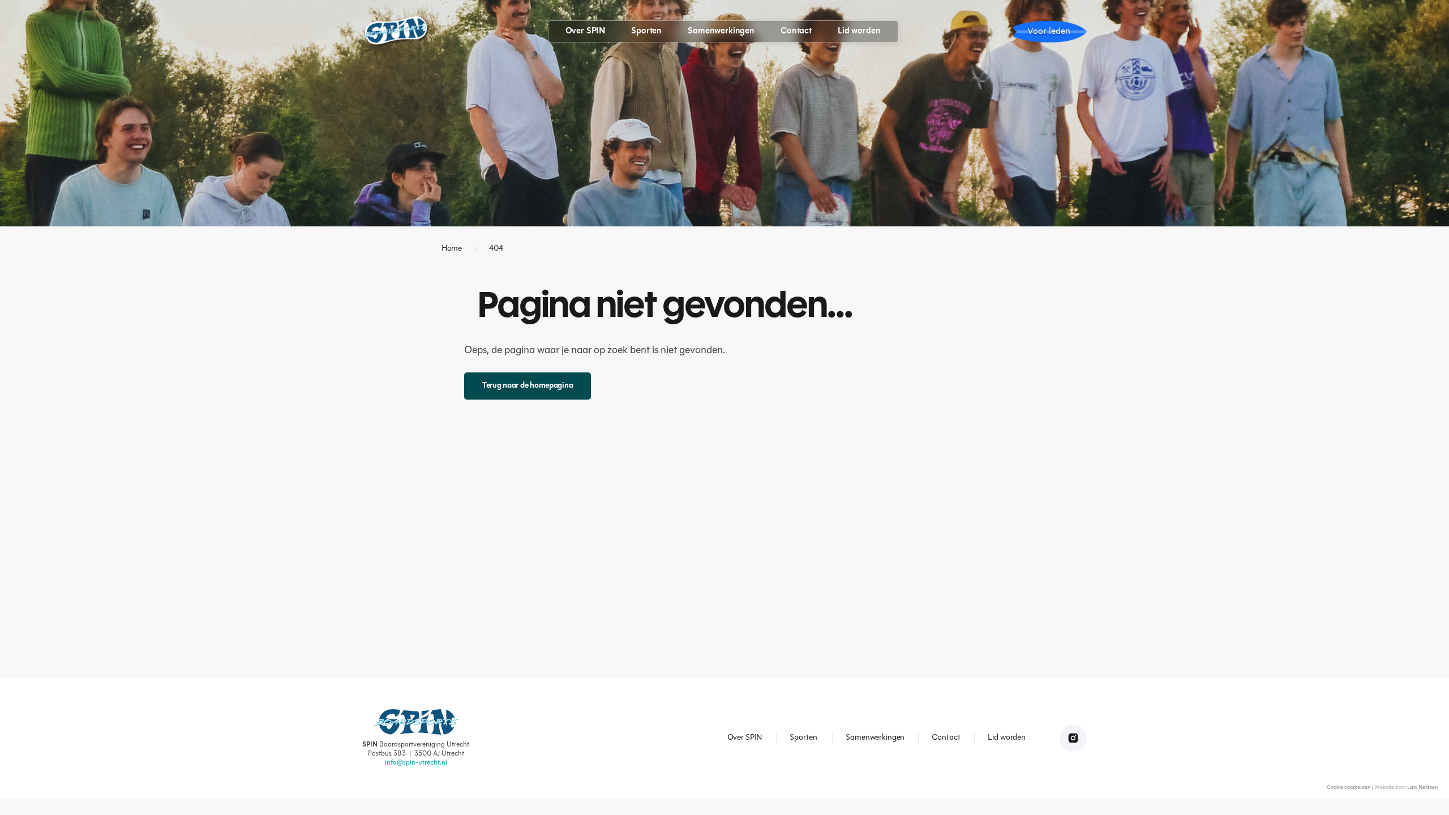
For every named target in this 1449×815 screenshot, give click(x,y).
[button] (585, 31)
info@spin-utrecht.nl (416, 763)
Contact (796, 31)
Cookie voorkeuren (1348, 787)
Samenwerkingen (721, 31)
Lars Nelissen (1422, 787)
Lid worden (859, 31)
